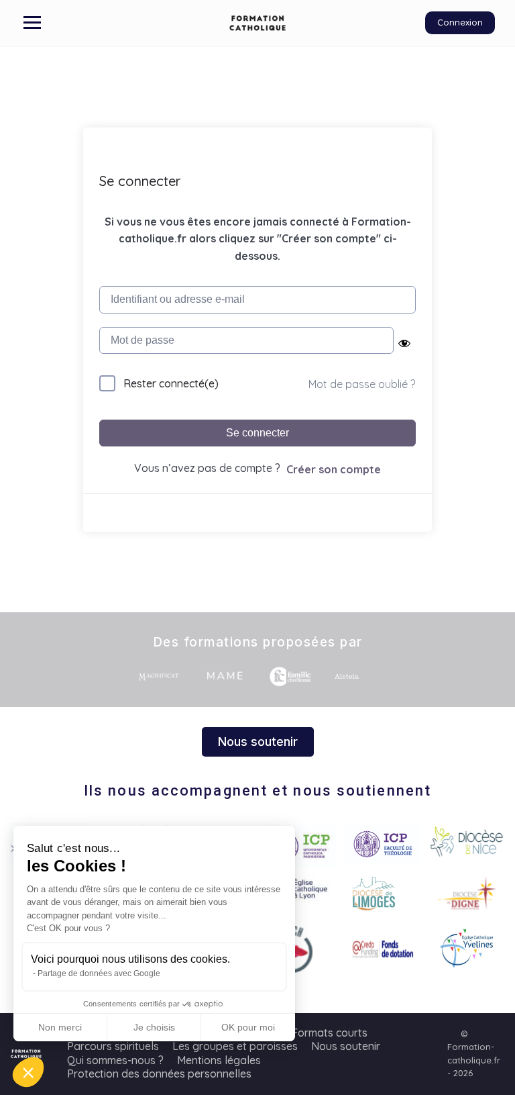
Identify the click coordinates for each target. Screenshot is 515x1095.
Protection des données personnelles (159, 1073)
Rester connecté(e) (171, 383)
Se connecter (257, 432)
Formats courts (329, 1032)
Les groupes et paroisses (235, 1046)
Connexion (460, 22)
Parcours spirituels (113, 1046)
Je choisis (154, 1027)
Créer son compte (333, 469)
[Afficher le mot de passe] (404, 343)
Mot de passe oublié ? (361, 384)
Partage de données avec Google (99, 973)
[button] (28, 1072)
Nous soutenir (345, 1046)
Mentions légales (219, 1060)
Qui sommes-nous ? (115, 1060)
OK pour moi (248, 1027)
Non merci (60, 1027)
